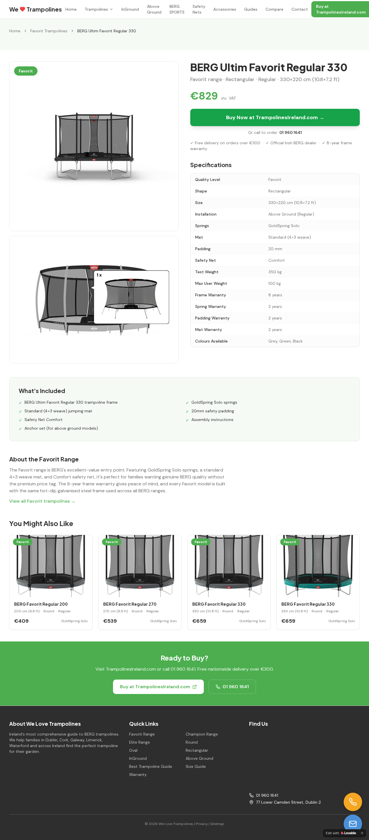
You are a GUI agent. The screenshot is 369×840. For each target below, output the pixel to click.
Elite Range (139, 742)
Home (71, 9)
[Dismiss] (362, 833)
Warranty (138, 774)
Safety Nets (199, 9)
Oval (133, 750)
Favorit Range (142, 734)
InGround (130, 9)
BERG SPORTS (177, 9)
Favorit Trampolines (48, 30)
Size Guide (196, 766)
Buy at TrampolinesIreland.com (155, 687)
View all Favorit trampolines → (42, 501)
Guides (250, 9)
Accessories (224, 9)
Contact (299, 9)
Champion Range (202, 734)
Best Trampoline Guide (150, 766)
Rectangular (197, 750)
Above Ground (154, 9)
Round (192, 742)
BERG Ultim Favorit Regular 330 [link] (106, 30)
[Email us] (353, 824)
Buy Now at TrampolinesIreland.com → (275, 117)
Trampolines (96, 9)
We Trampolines (35, 9)
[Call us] (353, 802)
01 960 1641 (290, 132)
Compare (274, 9)
